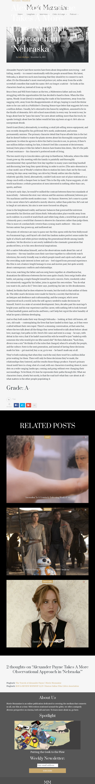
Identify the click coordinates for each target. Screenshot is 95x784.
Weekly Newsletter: (47, 758)
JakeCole (47, 509)
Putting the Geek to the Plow (47, 752)
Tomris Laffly (47, 581)
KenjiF (47, 437)
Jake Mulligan (23, 57)
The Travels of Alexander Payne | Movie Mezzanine (38, 683)
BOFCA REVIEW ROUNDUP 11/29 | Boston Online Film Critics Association (47, 686)
